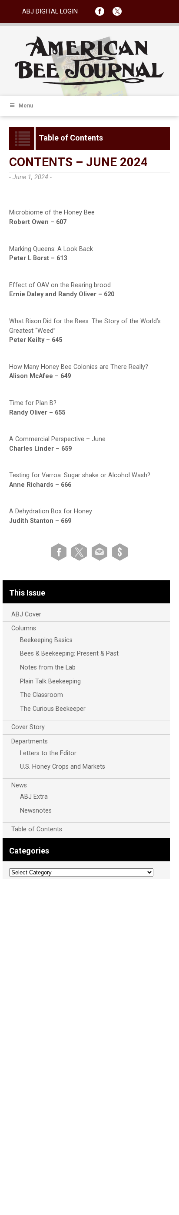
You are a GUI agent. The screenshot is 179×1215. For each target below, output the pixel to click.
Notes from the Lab (48, 667)
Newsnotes (36, 810)
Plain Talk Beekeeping (50, 681)
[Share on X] (80, 551)
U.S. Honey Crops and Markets (62, 766)
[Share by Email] (101, 551)
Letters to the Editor (48, 753)
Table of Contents (36, 829)
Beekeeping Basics (46, 640)
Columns (23, 628)
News (19, 785)
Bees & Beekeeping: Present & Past (69, 653)
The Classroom (41, 695)
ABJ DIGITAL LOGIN (50, 11)
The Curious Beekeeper (53, 709)
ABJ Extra (34, 796)
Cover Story (28, 727)
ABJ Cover (26, 614)
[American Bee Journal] (89, 83)
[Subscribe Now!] (120, 551)
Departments (29, 741)
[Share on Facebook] (60, 551)
